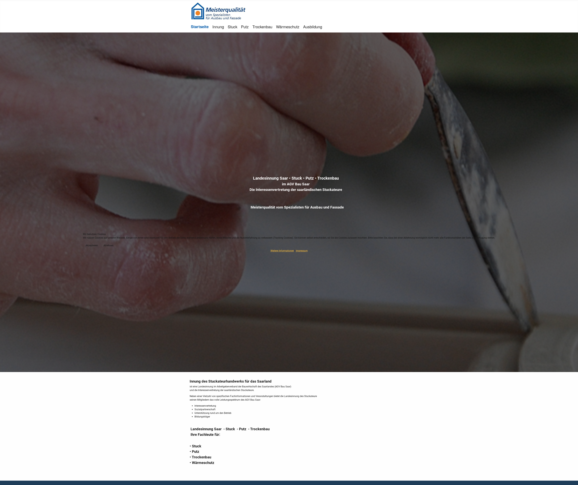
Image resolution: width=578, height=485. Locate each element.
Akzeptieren (91, 245)
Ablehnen (108, 245)
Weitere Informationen (282, 250)
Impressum (302, 250)
